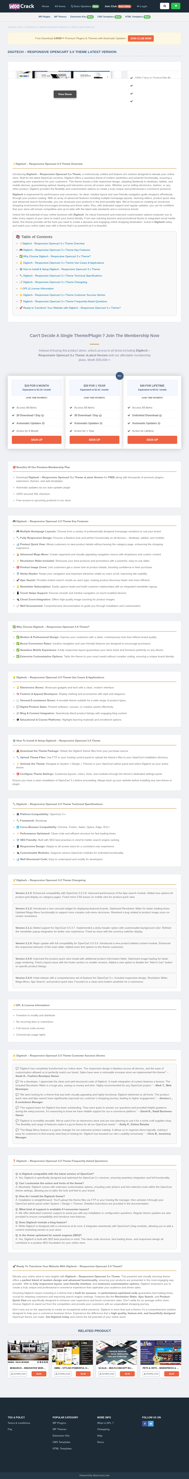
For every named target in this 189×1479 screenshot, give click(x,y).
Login (143, 6)
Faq (10, 1429)
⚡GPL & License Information (36, 288)
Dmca (100, 1442)
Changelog (103, 1429)
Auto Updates (85, 6)
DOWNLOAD (19, 1374)
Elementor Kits (81, 16)
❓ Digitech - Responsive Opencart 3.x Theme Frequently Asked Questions (63, 301)
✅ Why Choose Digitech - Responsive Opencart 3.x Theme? (55, 256)
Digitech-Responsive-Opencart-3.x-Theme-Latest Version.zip (66, 27)
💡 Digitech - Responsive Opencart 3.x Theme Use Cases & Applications (61, 262)
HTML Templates (137, 16)
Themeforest (31, 27)
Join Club (117, 6)
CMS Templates (108, 16)
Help (99, 1435)
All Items (60, 6)
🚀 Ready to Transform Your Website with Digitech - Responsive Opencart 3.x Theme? (70, 307)
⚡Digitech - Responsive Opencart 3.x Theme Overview (52, 243)
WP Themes (60, 16)
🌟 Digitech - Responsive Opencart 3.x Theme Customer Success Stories (62, 294)
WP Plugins (44, 16)
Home (45, 6)
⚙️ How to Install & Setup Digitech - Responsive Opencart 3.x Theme (59, 269)
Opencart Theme (15, 27)
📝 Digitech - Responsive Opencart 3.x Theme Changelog (53, 282)
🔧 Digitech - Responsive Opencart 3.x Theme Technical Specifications (60, 275)
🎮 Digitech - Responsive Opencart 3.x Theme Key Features (54, 249)
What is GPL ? (105, 1423)
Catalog (57, 1455)
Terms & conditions (19, 1423)
